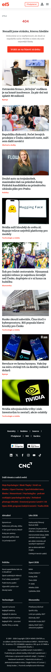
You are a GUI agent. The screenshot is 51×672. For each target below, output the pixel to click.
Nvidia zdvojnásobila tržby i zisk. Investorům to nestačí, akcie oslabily (24, 410)
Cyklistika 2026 (34, 591)
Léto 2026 (33, 515)
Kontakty (11, 431)
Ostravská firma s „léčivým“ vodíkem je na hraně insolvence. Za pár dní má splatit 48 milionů (25, 92)
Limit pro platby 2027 (37, 614)
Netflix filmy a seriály (10, 625)
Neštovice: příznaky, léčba (12, 526)
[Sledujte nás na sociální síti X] (17, 455)
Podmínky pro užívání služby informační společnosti (25, 653)
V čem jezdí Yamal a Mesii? (12, 529)
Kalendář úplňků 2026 (10, 537)
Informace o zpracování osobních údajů (20, 656)
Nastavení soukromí (16, 659)
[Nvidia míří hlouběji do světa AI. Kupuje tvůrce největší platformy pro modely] (25, 211)
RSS (27, 436)
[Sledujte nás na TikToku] (40, 455)
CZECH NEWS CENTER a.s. (35, 638)
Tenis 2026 (33, 580)
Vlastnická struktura (33, 659)
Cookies (41, 656)
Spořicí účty (33, 610)
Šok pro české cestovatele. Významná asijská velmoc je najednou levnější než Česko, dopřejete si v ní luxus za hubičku (25, 276)
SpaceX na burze (8, 607)
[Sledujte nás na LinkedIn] (11, 455)
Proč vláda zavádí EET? (10, 579)
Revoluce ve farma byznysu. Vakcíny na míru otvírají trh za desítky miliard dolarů (25, 367)
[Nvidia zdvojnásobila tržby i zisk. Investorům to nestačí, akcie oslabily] (25, 393)
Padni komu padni (9, 583)
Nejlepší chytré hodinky (11, 618)
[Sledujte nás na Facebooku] (23, 455)
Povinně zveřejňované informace (31, 665)
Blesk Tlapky (25, 485)
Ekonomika (34, 600)
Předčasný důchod (36, 607)
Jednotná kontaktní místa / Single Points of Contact (25, 662)
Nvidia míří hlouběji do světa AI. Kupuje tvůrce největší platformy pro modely (25, 231)
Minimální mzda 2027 (37, 621)
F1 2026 (32, 584)
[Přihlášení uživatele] (42, 4)
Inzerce (35, 431)
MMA (31, 569)
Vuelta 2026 (43, 506)
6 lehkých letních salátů (38, 553)
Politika (5, 562)
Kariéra (36, 436)
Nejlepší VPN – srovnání (11, 621)
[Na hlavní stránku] (5, 4)
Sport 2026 (34, 562)
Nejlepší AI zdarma (9, 614)
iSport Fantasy (16, 489)
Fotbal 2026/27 (34, 573)
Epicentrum (6, 522)
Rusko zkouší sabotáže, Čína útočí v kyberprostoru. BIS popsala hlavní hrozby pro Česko (24, 323)
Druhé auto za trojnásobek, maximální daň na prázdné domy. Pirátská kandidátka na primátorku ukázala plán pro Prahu (24, 183)
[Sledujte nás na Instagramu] (28, 455)
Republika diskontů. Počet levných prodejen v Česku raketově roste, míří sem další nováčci (25, 138)
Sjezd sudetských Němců (11, 575)
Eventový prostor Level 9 (31, 502)
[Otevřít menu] (47, 4)
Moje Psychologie (10, 485)
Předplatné (16, 436)
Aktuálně (6, 515)
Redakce (24, 431)
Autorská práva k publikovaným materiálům (25, 650)
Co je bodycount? (9, 540)
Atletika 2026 (34, 587)
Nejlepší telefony (8, 610)
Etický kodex (12, 665)
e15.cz (4, 16)
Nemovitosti (16, 493)
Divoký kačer (7, 590)
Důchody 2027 (34, 618)
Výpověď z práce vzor (10, 586)
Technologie (7, 600)
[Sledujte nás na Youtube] (34, 455)
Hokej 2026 (33, 576)
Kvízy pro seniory (8, 533)
